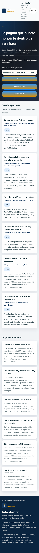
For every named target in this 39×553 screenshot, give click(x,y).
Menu (33, 11)
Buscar (19, 79)
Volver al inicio (19, 86)
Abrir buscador (19, 94)
